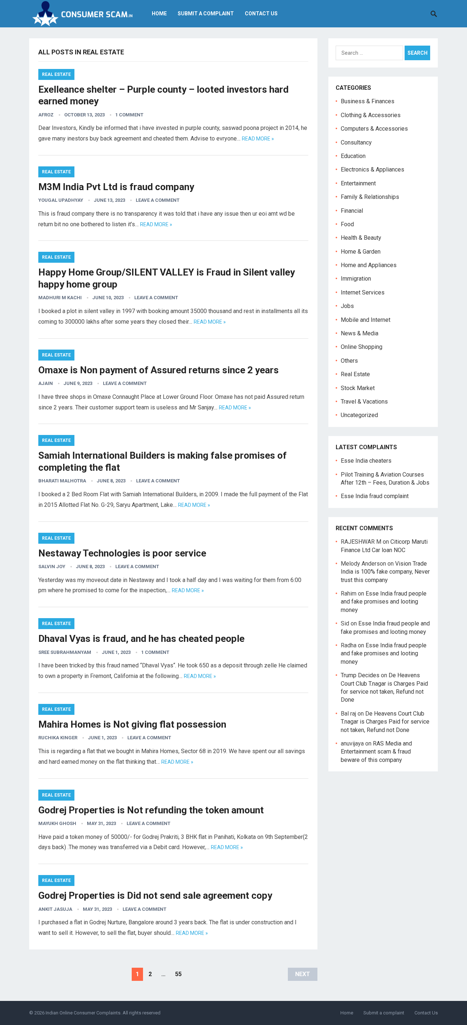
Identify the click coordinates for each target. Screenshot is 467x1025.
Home (159, 13)
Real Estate (56, 74)
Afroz (46, 114)
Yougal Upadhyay (60, 200)
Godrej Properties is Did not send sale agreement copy (155, 895)
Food (347, 224)
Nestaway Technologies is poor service (122, 553)
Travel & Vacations (364, 401)
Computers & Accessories (374, 128)
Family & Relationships (370, 196)
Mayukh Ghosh (57, 823)
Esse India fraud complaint (375, 496)
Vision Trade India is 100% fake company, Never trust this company (385, 571)
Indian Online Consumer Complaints (83, 1013)
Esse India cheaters (366, 460)
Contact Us (261, 13)
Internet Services (363, 292)
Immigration (356, 278)
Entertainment (358, 183)
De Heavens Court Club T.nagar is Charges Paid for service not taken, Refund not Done (385, 721)
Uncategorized (359, 415)
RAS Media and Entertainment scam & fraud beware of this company (376, 751)
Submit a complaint (206, 13)
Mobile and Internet (365, 319)
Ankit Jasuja (55, 909)
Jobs (347, 306)
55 (178, 974)
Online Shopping (361, 346)
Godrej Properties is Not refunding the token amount (151, 810)
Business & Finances (367, 101)
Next (302, 974)
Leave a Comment (158, 200)
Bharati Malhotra (62, 480)
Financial (352, 210)
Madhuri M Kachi (60, 297)
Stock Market (358, 388)
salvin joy (51, 566)
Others (349, 360)
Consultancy (356, 142)
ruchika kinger (57, 737)
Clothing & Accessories (371, 115)
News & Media (359, 333)
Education (353, 156)
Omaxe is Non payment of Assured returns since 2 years (158, 370)
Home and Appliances (369, 265)
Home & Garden (361, 251)
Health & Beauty (361, 237)
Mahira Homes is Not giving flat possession (132, 724)
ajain (45, 383)
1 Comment (129, 114)
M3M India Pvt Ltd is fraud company (116, 186)
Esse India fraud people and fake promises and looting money (384, 601)
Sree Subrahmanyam (64, 652)
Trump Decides (360, 675)
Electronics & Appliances (372, 169)
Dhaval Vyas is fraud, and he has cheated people (141, 638)
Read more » (258, 139)
